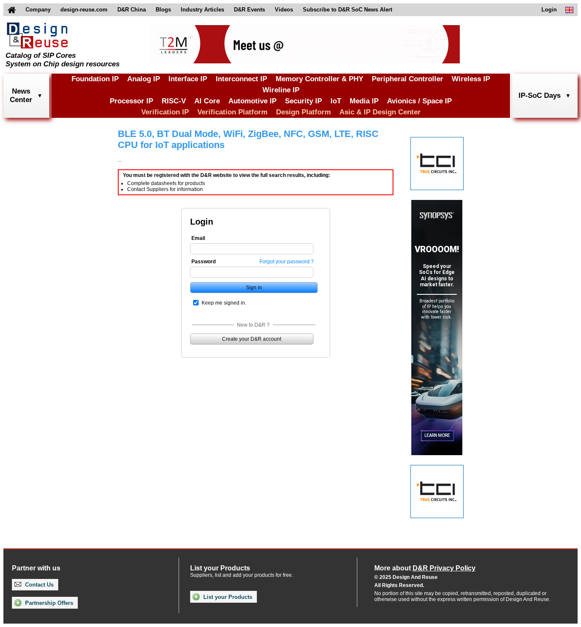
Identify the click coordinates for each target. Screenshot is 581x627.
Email (198, 238)
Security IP (303, 101)
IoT (335, 101)
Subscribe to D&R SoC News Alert (347, 9)
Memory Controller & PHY (319, 79)
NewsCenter (21, 95)
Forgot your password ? (286, 262)
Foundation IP (95, 79)
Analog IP (143, 79)
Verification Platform (232, 112)
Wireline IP (280, 90)
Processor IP (131, 101)
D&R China (131, 9)
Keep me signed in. (224, 303)
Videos (284, 9)
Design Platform (303, 112)
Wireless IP (471, 79)
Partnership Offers (48, 603)
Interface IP (187, 79)
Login (549, 9)
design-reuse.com (84, 9)
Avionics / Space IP (419, 101)
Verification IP (165, 112)
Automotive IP (252, 101)
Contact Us (38, 584)
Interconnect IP (241, 79)
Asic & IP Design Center (380, 112)
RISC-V (174, 101)
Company (38, 9)
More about (425, 568)
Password (203, 262)
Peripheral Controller (407, 79)
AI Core (207, 101)
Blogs (163, 9)
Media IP (364, 101)
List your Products (227, 597)
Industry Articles (202, 9)
